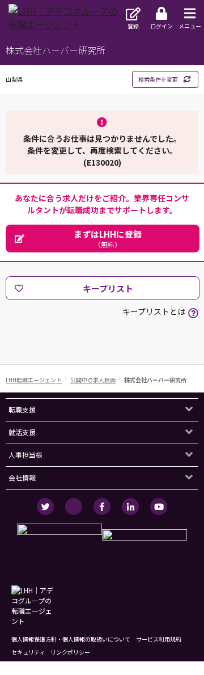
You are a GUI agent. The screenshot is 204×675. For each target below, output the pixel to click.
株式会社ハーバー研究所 (155, 380)
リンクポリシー (70, 652)
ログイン (161, 26)
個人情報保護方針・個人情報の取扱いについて (70, 639)
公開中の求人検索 (93, 380)
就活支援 (22, 432)
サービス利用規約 (158, 639)
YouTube (158, 506)
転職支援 (22, 409)
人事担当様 (25, 454)
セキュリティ (28, 652)
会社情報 (22, 477)
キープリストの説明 (193, 313)
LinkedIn (130, 506)
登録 (133, 26)
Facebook (102, 506)
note (73, 506)
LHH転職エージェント (34, 380)
